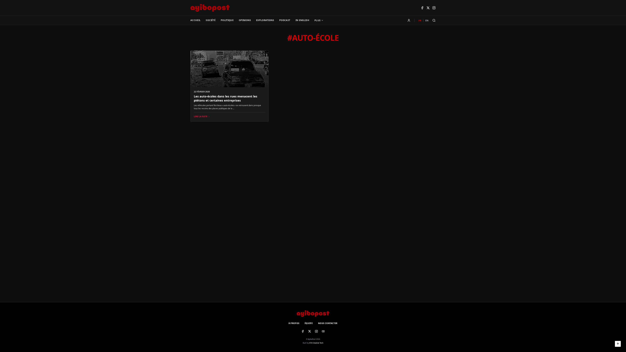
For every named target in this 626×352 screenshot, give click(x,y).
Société (210, 20)
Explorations (265, 20)
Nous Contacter (327, 323)
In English (302, 20)
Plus (317, 20)
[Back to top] (618, 344)
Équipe (309, 323)
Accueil (195, 20)
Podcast (284, 20)
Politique (227, 20)
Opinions (245, 20)
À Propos (294, 323)
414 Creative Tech (316, 343)
